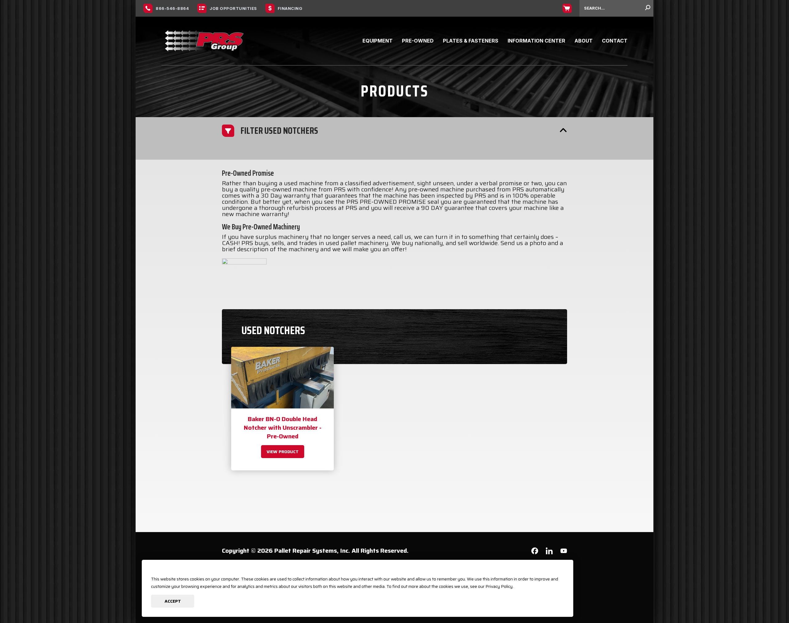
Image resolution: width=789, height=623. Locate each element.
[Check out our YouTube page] (563, 552)
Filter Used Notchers (279, 130)
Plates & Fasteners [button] (470, 41)
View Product (283, 451)
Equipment (377, 41)
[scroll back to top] (766, 600)
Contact (615, 41)
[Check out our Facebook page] (534, 552)
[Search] (647, 8)
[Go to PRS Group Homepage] (204, 41)
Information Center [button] (536, 41)
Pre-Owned (418, 41)
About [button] (583, 41)
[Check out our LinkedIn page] (549, 553)
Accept (173, 601)
